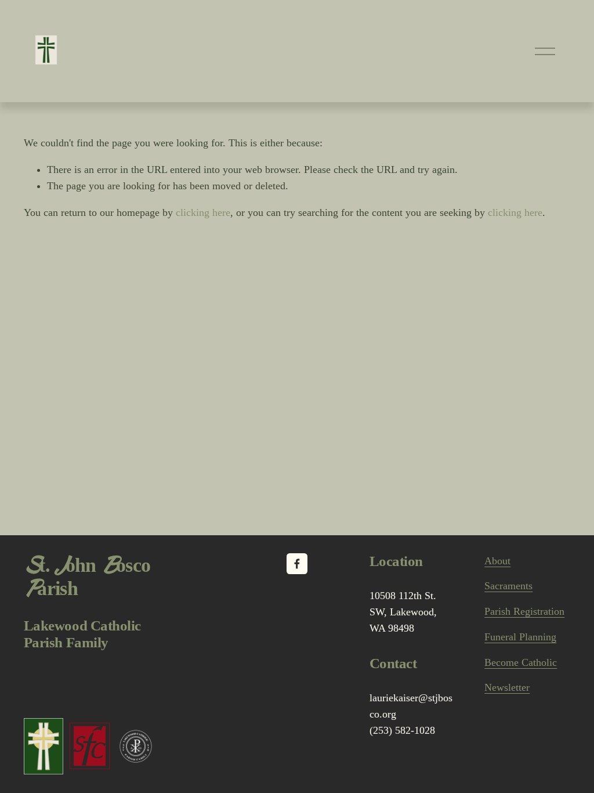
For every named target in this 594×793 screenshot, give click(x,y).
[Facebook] (297, 563)
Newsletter (507, 687)
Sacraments (508, 586)
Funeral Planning (520, 637)
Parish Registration (524, 611)
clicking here (203, 212)
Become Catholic (520, 662)
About (497, 561)
